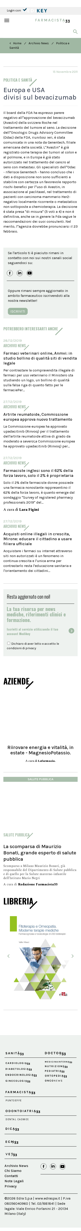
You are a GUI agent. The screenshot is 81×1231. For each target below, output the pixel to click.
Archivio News (39, 43)
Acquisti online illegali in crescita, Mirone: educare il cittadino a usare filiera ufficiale (37, 538)
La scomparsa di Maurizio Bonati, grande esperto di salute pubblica (39, 852)
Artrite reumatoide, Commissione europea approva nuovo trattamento (37, 417)
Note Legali (14, 1181)
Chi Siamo (12, 1171)
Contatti (11, 1176)
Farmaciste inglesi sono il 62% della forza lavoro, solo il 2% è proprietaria (38, 473)
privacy (30, 648)
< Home (15, 43)
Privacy (10, 1186)
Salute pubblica (40, 779)
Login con (14, 10)
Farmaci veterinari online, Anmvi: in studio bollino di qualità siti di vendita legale (40, 358)
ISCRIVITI (17, 311)
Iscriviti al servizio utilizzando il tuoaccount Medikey (32, 631)
